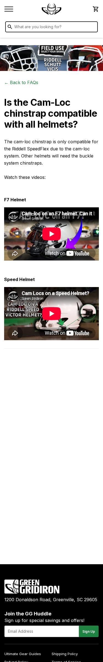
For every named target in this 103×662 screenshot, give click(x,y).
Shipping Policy (65, 654)
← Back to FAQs (21, 82)
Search (92, 28)
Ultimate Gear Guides (22, 654)
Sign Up (88, 631)
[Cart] (95, 9)
